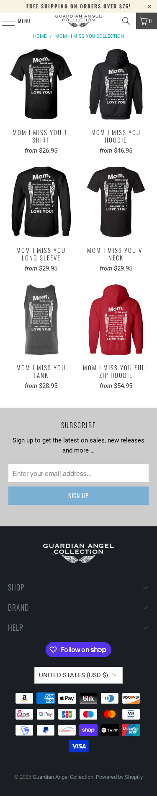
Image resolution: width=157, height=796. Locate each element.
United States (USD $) (73, 675)
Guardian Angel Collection (63, 777)
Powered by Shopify (119, 777)
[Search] (126, 21)
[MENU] (4, 21)
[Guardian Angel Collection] (78, 21)
